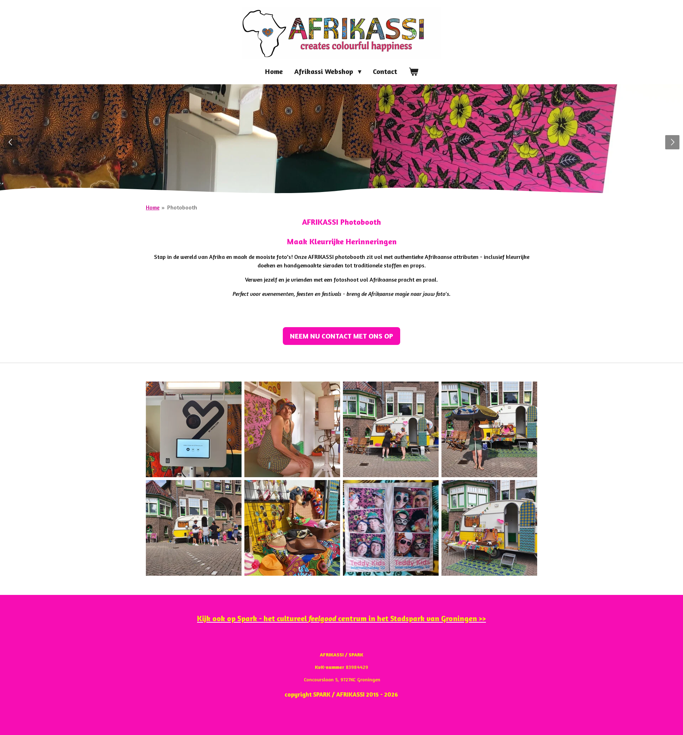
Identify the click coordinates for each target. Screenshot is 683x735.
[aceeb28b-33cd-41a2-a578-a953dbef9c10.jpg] (391, 528)
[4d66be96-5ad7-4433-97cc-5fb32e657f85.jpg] (292, 429)
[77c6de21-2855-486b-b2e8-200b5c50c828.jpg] (193, 528)
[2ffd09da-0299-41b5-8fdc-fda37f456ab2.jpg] (391, 429)
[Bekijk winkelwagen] (413, 71)
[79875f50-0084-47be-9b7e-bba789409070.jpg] (292, 528)
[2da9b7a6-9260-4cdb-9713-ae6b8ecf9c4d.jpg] (193, 429)
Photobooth (182, 207)
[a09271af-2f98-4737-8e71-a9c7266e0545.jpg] (489, 528)
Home (152, 207)
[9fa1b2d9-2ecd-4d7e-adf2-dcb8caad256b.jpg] (489, 429)
